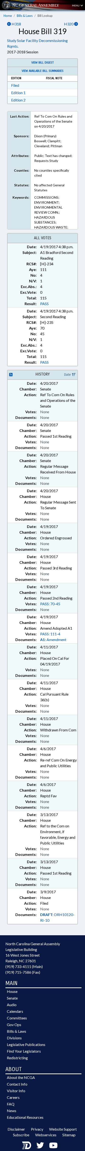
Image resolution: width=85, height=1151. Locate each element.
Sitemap (69, 1135)
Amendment (53, 639)
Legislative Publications (26, 1044)
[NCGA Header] (35, 5)
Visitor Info (16, 1090)
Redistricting (17, 1057)
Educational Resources (25, 1117)
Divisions (14, 1038)
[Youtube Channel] (53, 1145)
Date (68, 375)
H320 (69, 24)
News (11, 1110)
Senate (12, 998)
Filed (15, 85)
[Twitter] (40, 1145)
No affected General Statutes (49, 187)
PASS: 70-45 (50, 603)
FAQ (10, 1104)
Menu (76, 5)
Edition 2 (18, 100)
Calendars (15, 1011)
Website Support (63, 1129)
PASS (44, 303)
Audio (12, 1004)
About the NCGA (21, 1077)
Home (8, 16)
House (12, 991)
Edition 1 (18, 92)
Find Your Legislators (24, 1051)
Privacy (37, 1129)
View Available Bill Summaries (43, 71)
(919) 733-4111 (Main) (24, 966)
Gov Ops (14, 1024)
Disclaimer (16, 1129)
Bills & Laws (25, 16)
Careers (13, 1097)
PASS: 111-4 (50, 634)
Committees (17, 1018)
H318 (16, 24)
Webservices (45, 1135)
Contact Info (17, 1084)
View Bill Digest (42, 62)
